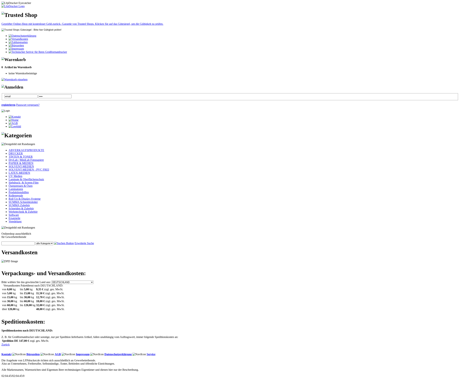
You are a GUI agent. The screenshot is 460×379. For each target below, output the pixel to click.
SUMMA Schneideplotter (23, 202)
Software (14, 214)
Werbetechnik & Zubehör (23, 211)
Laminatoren (16, 189)
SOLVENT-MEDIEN (21, 166)
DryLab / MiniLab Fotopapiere (26, 159)
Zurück (5, 344)
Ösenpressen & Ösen (21, 185)
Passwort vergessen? (28, 104)
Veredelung (15, 221)
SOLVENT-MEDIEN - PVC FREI (29, 169)
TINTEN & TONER (21, 156)
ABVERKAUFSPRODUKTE (26, 150)
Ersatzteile (14, 218)
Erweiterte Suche (84, 243)
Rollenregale (16, 195)
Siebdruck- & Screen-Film (23, 182)
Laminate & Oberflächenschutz (26, 179)
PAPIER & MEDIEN (21, 163)
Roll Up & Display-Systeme (25, 198)
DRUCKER (16, 153)
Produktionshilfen (19, 192)
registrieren (8, 104)
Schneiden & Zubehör (21, 208)
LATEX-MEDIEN (19, 172)
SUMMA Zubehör (19, 205)
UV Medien (15, 176)
